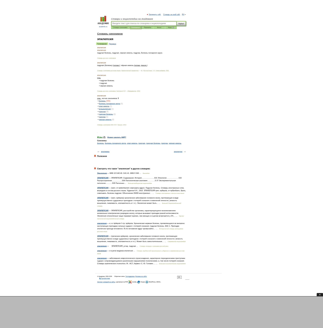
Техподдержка (129, 276)
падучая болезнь (153, 143)
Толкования (135, 27)
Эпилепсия (102, 173)
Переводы (147, 27)
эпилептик (178, 152)
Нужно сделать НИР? (116, 137)
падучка (164, 143)
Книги (159, 27)
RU (183, 14)
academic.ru (103, 27)
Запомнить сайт (155, 14)
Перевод (112, 44)
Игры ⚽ (171, 27)
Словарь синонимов (120, 27)
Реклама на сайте (141, 276)
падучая (141, 143)
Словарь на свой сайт (171, 14)
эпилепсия (102, 223)
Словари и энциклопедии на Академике (132, 19)
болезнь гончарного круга (115, 143)
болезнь (100, 143)
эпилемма (105, 152)
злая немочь (132, 143)
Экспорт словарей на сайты (106, 282)
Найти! (181, 24)
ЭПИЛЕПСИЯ (102, 178)
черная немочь (175, 143)
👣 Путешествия (104, 278)
